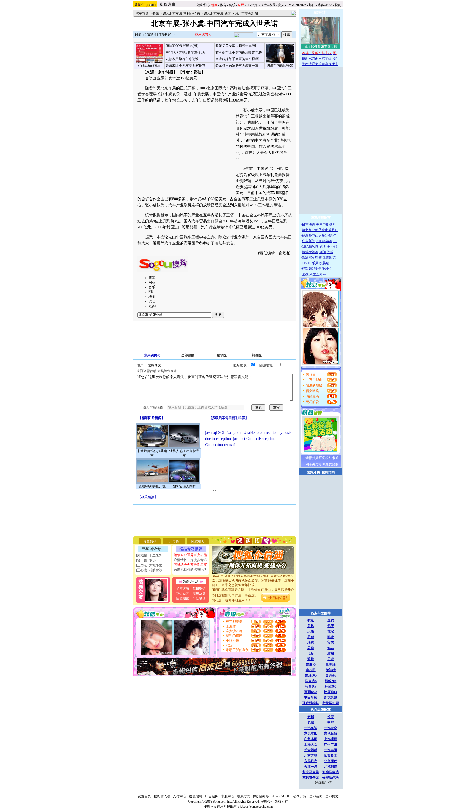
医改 (305, 274)
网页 (151, 282)
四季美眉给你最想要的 (322, 464)
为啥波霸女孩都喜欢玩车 (320, 64)
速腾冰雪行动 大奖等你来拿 (157, 371)
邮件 (312, 5)
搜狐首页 (202, 5)
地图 (151, 296)
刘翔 (322, 252)
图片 (151, 292)
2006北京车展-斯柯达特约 (181, 13)
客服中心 (227, 796)
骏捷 (317, 269)
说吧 (151, 301)
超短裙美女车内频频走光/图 (235, 46)
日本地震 (308, 224)
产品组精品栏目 (149, 65)
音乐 (151, 287)
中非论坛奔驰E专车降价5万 (185, 52)
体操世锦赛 (310, 252)
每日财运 (199, 589)
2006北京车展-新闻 (217, 13)
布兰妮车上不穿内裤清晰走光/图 (239, 52)
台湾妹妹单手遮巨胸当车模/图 (237, 59)
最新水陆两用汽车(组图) (319, 58)
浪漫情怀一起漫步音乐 (190, 560)
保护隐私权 (261, 796)
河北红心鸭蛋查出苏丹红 (320, 230)
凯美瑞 (324, 263)
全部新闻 (316, 796)
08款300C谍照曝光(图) (182, 46)
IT (247, 5)
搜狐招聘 (195, 796)
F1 (335, 241)
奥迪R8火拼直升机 (152, 486)
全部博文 (332, 796)
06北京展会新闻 (246, 13)
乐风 (315, 263)
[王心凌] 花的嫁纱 (149, 570)
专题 (155, 13)
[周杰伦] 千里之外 (149, 555)
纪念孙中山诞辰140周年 (319, 235)
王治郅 (332, 247)
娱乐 (232, 5)
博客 (320, 5)
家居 (272, 5)
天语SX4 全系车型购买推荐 (185, 66)
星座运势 (182, 589)
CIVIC (306, 263)
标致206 (307, 269)
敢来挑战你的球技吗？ (190, 570)
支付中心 (179, 796)
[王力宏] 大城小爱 (149, 565)
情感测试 (182, 598)
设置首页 (144, 796)
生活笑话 (199, 598)
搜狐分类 (313, 472)
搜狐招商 (328, 472)
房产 (263, 5)
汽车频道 (142, 13)
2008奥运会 (324, 241)
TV (289, 5)
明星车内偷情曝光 (280, 65)
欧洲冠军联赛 (312, 258)
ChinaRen (299, 5)
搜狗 (338, 5)
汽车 (254, 5)
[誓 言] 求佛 (146, 560)
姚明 (323, 247)
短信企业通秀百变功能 (190, 555)
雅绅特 (327, 269)
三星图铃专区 (153, 549)
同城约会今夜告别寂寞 (190, 565)
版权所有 (281, 801)
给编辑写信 (323, 782)
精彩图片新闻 (151, 418)
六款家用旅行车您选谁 (182, 59)
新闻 (151, 278)
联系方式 (243, 796)
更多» (152, 306)
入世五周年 (317, 274)
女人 (281, 5)
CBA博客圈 (310, 247)
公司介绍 (300, 796)
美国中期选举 (326, 224)
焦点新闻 (308, 241)
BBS (329, 5)
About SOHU (281, 796)
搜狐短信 (149, 542)
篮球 (330, 252)
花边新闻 (182, 594)
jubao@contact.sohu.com (256, 806)
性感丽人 (197, 542)
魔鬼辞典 (199, 594)
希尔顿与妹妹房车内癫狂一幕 (236, 66)
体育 (223, 5)
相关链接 (147, 497)
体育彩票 (329, 258)
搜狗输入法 (162, 796)
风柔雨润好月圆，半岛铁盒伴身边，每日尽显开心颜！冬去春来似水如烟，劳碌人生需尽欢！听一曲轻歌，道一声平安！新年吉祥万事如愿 (253, 589)
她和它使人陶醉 (184, 486)
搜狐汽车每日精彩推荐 (228, 418)
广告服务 (211, 796)
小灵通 (174, 542)
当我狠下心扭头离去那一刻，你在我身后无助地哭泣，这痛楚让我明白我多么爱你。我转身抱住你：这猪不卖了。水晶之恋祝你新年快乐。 (253, 575)
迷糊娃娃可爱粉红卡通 (322, 458)
